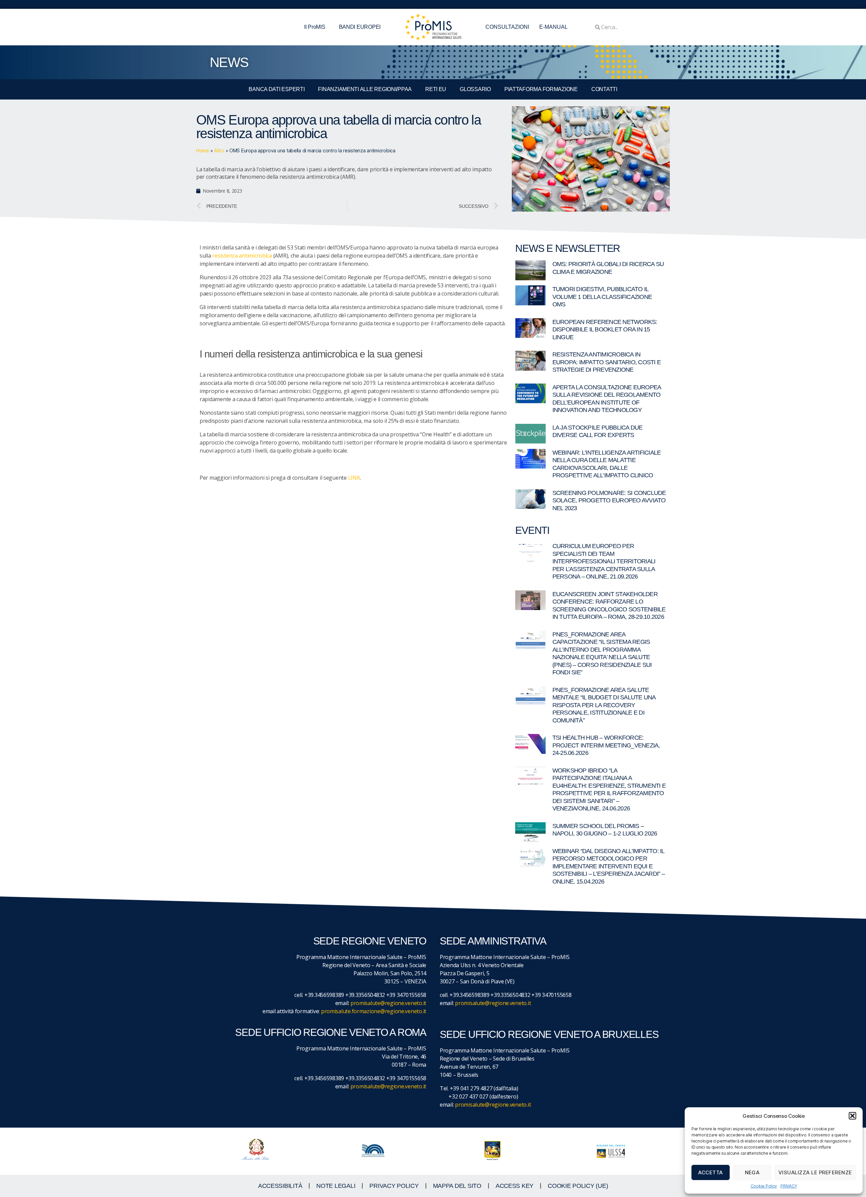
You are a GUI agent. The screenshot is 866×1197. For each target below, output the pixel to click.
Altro (219, 150)
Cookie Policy (764, 1186)
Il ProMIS (314, 27)
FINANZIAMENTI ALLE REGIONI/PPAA (365, 89)
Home (202, 150)
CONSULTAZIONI (507, 27)
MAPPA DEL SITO (457, 1185)
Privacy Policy (393, 1185)
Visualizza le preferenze (815, 1172)
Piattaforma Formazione (541, 89)
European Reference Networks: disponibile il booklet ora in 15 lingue (604, 330)
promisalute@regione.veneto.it (388, 1003)
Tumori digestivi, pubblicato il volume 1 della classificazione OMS (602, 297)
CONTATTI (604, 89)
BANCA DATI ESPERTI (276, 89)
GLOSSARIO (475, 89)
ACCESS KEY (514, 1185)
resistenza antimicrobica (242, 255)
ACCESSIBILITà (280, 1185)
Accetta (710, 1172)
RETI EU (435, 89)
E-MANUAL (553, 27)
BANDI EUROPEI (360, 27)
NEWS (229, 62)
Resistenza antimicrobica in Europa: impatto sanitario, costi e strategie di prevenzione (606, 362)
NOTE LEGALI (335, 1185)
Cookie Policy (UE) (578, 1185)
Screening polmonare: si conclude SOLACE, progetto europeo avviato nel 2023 (609, 500)
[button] (852, 1115)
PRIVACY (788, 1186)
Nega (752, 1172)
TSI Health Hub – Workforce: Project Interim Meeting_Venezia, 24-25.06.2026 (606, 745)
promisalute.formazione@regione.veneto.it (373, 1011)
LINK (354, 477)
